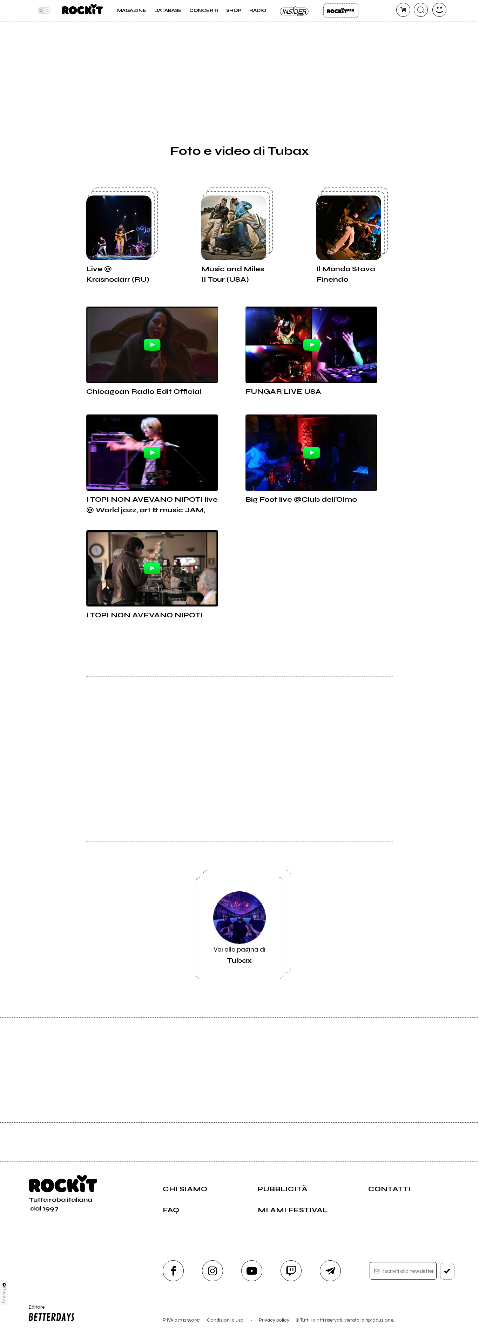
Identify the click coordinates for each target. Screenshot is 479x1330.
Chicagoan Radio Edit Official (143, 391)
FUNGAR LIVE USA (283, 391)
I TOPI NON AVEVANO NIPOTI (144, 615)
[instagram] (212, 1270)
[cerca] (421, 10)
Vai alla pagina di (239, 955)
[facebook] (173, 1270)
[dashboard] (439, 10)
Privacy (4, 1295)
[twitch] (291, 1270)
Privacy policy (274, 1320)
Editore (34, 1310)
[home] (82, 10)
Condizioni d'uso (225, 1320)
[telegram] (330, 1270)
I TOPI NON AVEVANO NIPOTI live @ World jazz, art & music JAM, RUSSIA (152, 505)
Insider (294, 11)
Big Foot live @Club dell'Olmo (301, 499)
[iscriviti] (447, 1271)
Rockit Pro (340, 10)
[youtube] (251, 1270)
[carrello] (403, 10)
